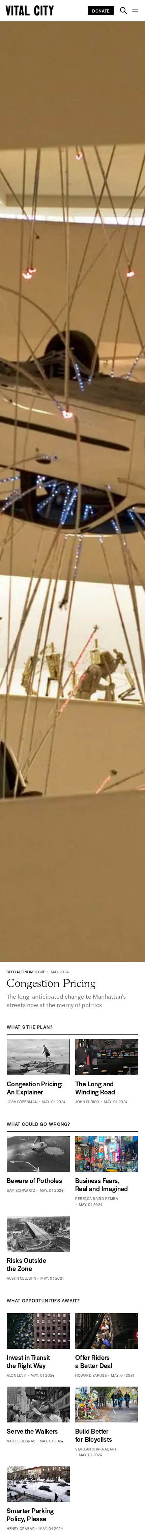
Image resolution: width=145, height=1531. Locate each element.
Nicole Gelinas (21, 1440)
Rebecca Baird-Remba (96, 1198)
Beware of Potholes (34, 1180)
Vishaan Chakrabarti (96, 1449)
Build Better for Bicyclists (93, 1435)
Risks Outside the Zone (26, 1264)
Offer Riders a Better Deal (93, 1361)
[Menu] (135, 10)
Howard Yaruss (91, 1375)
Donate (101, 10)
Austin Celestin (21, 1278)
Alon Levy (16, 1375)
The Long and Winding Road (95, 1087)
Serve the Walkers (32, 1431)
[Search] (123, 10)
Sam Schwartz (21, 1190)
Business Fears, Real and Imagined (101, 1184)
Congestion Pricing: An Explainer (35, 1087)
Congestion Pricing (51, 983)
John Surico (87, 1101)
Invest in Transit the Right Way (28, 1361)
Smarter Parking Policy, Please (30, 1514)
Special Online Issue (26, 971)
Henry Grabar (21, 1528)
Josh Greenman (22, 1101)
